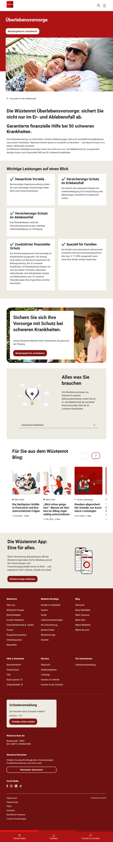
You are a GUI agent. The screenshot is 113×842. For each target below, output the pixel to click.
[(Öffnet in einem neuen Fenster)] (7, 786)
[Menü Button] (104, 5)
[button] (58, 425)
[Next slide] (96, 455)
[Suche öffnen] (98, 5)
